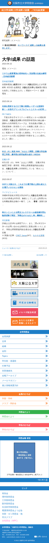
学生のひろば (8, 429)
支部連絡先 (7, 371)
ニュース (5, 248)
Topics (5, 356)
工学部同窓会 (8, 500)
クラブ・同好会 (9, 403)
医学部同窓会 (8, 503)
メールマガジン (9, 380)
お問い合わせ (42, 536)
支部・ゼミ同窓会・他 (12, 514)
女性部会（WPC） (10, 520)
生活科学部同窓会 (10, 507)
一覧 (41, 480)
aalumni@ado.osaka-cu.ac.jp (16, 537)
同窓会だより (8, 416)
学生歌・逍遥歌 (9, 361)
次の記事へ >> (41, 255)
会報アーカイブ (9, 375)
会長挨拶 (6, 336)
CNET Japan (21, 235)
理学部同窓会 (8, 497)
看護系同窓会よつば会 (12, 510)
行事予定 (6, 366)
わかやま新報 (38, 235)
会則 (4, 351)
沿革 (4, 341)
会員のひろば (15, 248)
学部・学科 (7, 398)
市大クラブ (7, 517)
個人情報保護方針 (10, 385)
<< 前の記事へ (7, 255)
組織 (4, 346)
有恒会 (5, 493)
